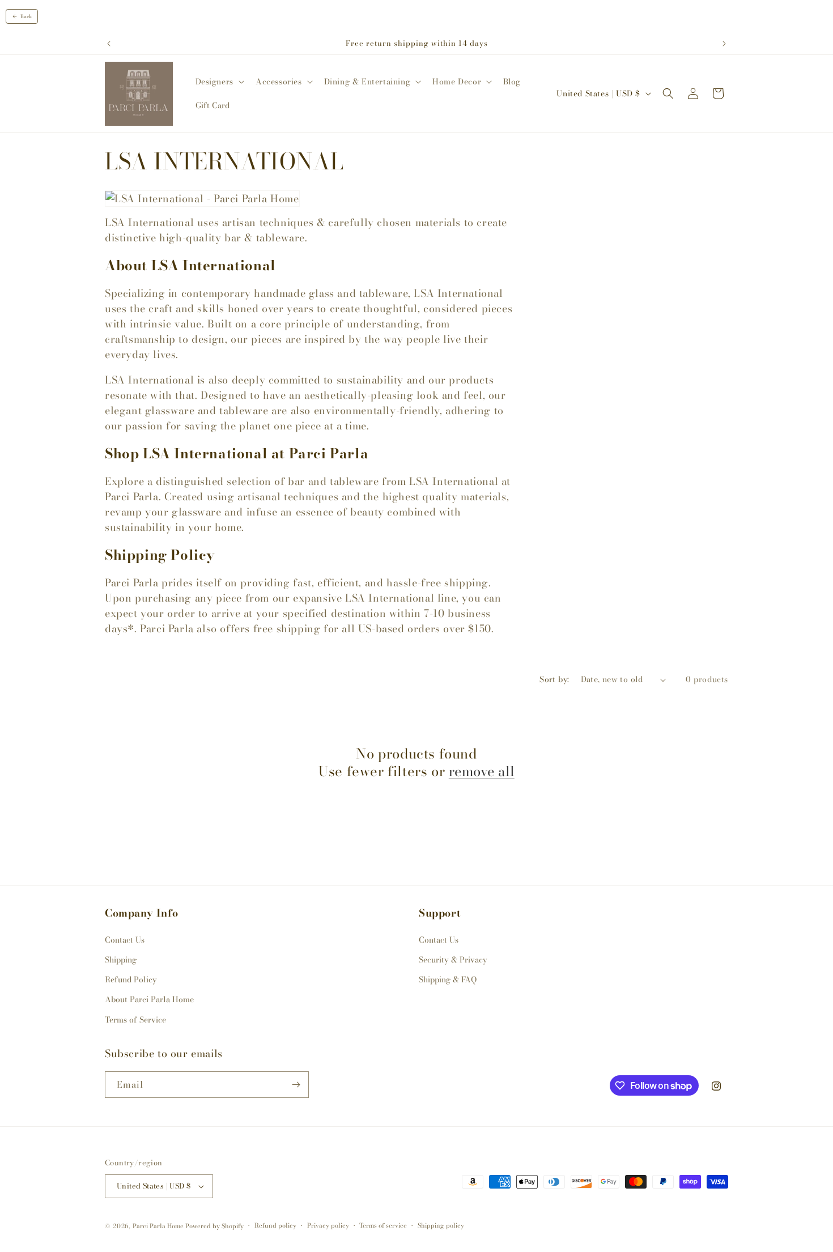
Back (26, 16)
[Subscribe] (295, 1084)
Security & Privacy (453, 959)
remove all (482, 771)
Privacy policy (328, 1225)
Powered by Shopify (214, 1225)
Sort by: (554, 679)
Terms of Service (135, 1019)
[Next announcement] (724, 43)
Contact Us (124, 940)
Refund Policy (131, 979)
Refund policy (275, 1225)
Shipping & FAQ (448, 979)
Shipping (121, 959)
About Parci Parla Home (149, 999)
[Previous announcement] (108, 43)
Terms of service (383, 1225)
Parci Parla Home (158, 1225)
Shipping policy (441, 1225)
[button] (219, 81)
